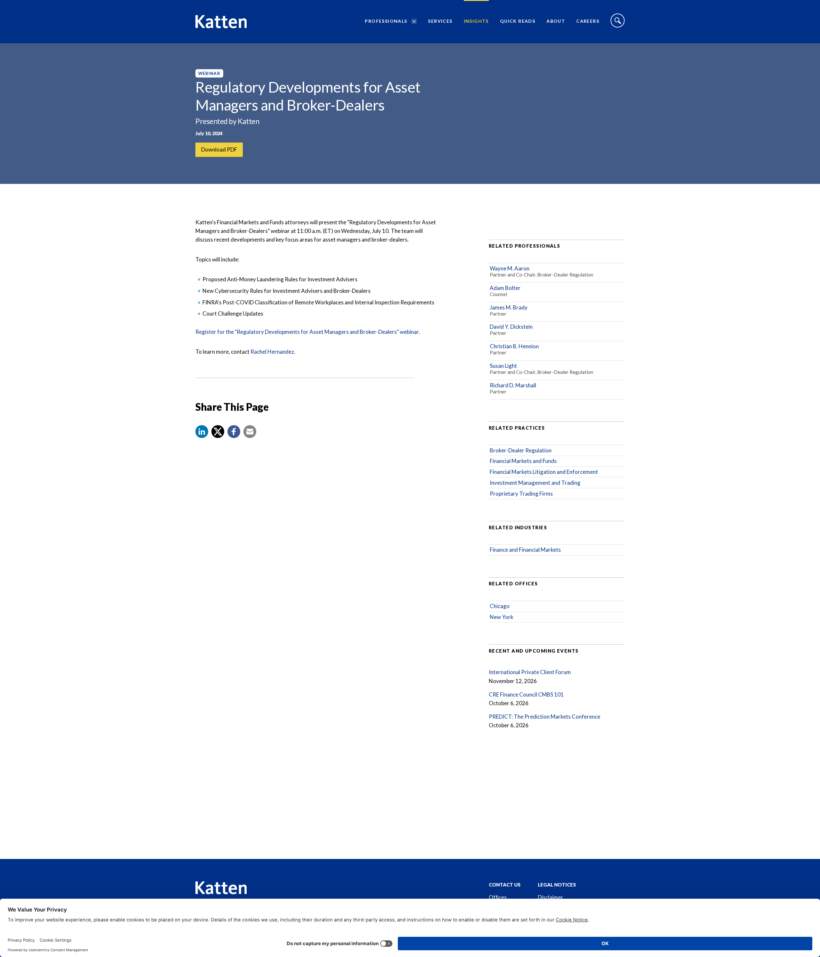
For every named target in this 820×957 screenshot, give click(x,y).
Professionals (386, 21)
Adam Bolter (505, 288)
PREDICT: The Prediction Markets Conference (544, 716)
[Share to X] (217, 431)
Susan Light (503, 365)
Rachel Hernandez (272, 351)
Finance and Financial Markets (525, 549)
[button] (201, 431)
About (555, 21)
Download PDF (219, 149)
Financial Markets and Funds (523, 461)
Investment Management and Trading (535, 482)
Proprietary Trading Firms (521, 493)
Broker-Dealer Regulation (521, 450)
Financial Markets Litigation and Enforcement (544, 471)
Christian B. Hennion (514, 346)
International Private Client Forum (530, 672)
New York (501, 617)
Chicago (500, 606)
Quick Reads (517, 21)
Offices (498, 897)
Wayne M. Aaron (509, 268)
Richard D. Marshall (513, 385)
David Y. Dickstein (511, 326)
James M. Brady (509, 307)
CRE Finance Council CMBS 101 (526, 694)
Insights (476, 21)
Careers (587, 21)
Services (440, 21)
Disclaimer (550, 897)
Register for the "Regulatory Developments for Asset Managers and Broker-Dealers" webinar (307, 331)
